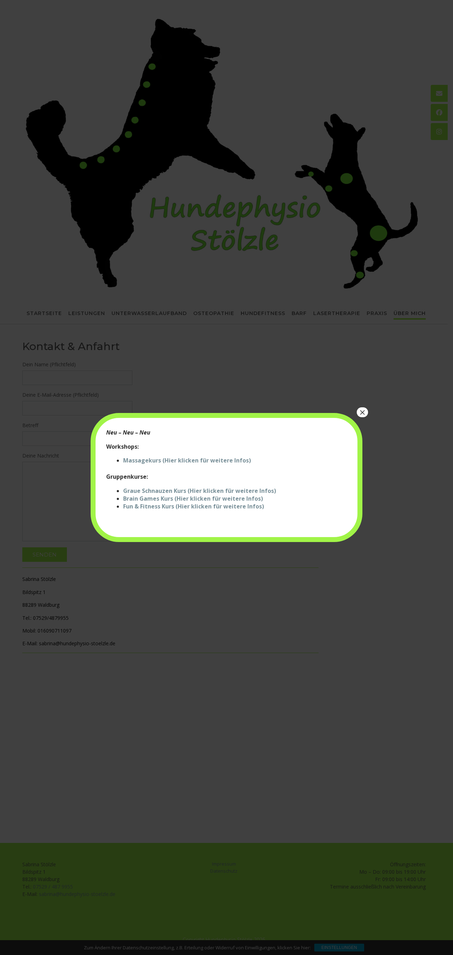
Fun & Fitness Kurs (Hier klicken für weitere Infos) (193, 506)
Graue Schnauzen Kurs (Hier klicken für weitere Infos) (199, 491)
